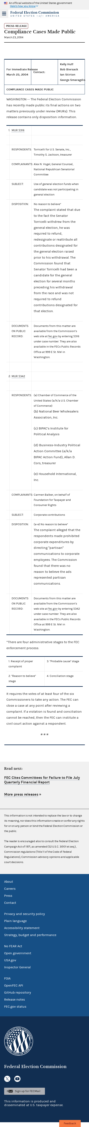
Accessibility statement (22, 928)
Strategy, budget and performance (30, 935)
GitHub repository (17, 992)
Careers (10, 889)
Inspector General (17, 967)
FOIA (7, 978)
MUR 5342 (18, 376)
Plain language (15, 921)
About (8, 882)
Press (8, 896)
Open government (17, 953)
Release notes (14, 999)
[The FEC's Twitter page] (7, 1079)
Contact (10, 903)
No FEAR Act (13, 946)
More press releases (21, 794)
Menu (4, 14)
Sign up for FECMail (27, 1091)
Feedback (70, 1123)
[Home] (39, 14)
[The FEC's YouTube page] (17, 1079)
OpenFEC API (13, 985)
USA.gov (10, 960)
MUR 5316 (18, 130)
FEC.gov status (15, 1006)
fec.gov (53, 336)
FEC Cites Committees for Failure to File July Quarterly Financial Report (42, 780)
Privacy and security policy (24, 914)
